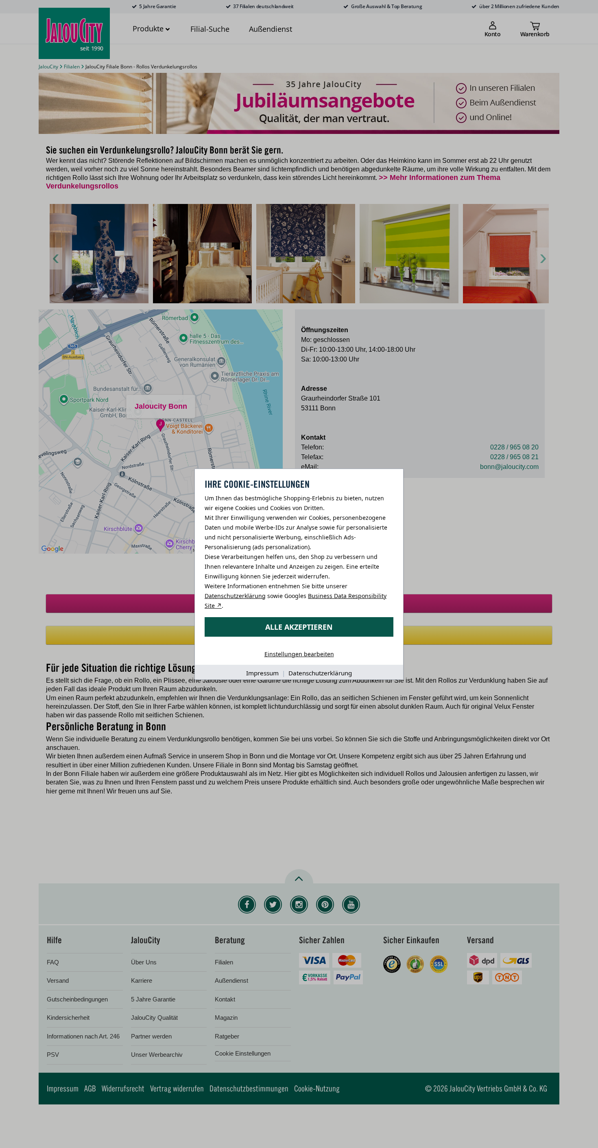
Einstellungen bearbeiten (299, 654)
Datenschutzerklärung (235, 596)
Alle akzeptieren (299, 627)
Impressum (262, 673)
